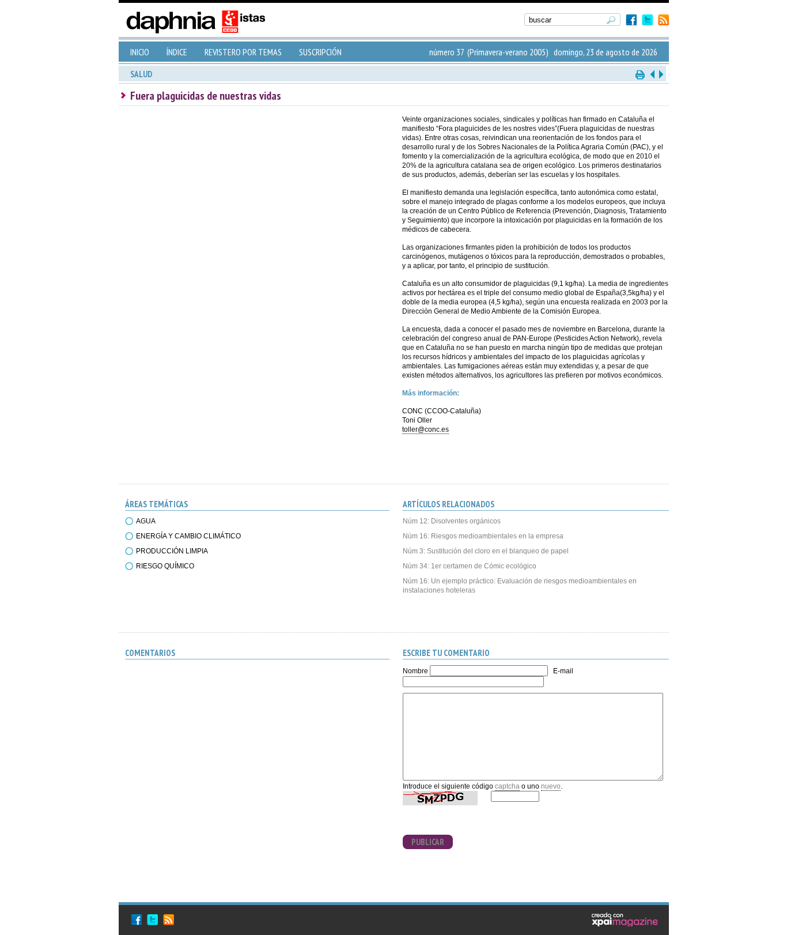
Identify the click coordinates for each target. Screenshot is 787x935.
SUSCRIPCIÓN (320, 52)
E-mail (563, 671)
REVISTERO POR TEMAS (243, 52)
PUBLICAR (427, 841)
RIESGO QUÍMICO (165, 566)
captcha (507, 786)
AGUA (146, 521)
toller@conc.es (425, 429)
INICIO (139, 52)
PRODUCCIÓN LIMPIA (172, 551)
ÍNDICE (177, 52)
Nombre (415, 671)
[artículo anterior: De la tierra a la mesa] (652, 74)
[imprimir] (640, 74)
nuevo (551, 786)
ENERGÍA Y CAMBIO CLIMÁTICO (188, 536)
